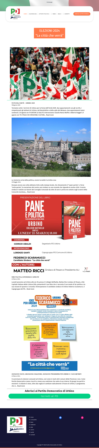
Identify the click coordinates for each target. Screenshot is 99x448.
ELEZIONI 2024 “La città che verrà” (50, 33)
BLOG (59, 14)
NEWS (54, 14)
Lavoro (32, 429)
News (31, 422)
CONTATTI (67, 14)
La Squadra (33, 419)
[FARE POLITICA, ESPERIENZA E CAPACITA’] (51, 234)
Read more (50, 115)
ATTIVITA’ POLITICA (44, 14)
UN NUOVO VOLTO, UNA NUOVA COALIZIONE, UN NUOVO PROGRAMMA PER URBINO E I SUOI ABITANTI (46, 374)
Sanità (32, 432)
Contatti (32, 434)
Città (31, 427)
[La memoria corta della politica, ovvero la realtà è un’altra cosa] (51, 147)
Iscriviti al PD (49, 396)
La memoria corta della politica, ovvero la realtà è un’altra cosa (34, 180)
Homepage (49, 2)
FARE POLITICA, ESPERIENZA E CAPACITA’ (25, 277)
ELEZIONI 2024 (33, 14)
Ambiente (33, 424)
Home (32, 417)
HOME (25, 14)
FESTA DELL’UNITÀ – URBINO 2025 (23, 103)
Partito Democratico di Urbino (56, 391)
